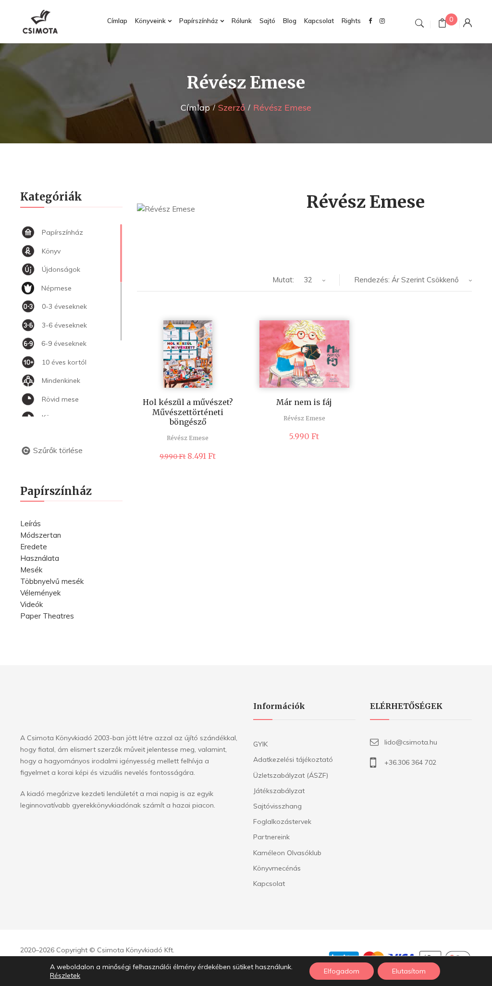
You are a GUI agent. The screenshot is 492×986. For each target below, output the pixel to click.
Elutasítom (409, 971)
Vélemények (40, 592)
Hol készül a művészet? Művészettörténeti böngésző (188, 412)
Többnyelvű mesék (52, 581)
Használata (39, 558)
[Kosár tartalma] (442, 24)
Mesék (31, 569)
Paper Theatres (47, 615)
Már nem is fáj (304, 402)
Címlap (195, 107)
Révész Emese (188, 438)
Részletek (65, 975)
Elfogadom (341, 971)
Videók (31, 604)
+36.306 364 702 (410, 762)
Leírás (30, 523)
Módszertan (40, 535)
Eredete (33, 546)
